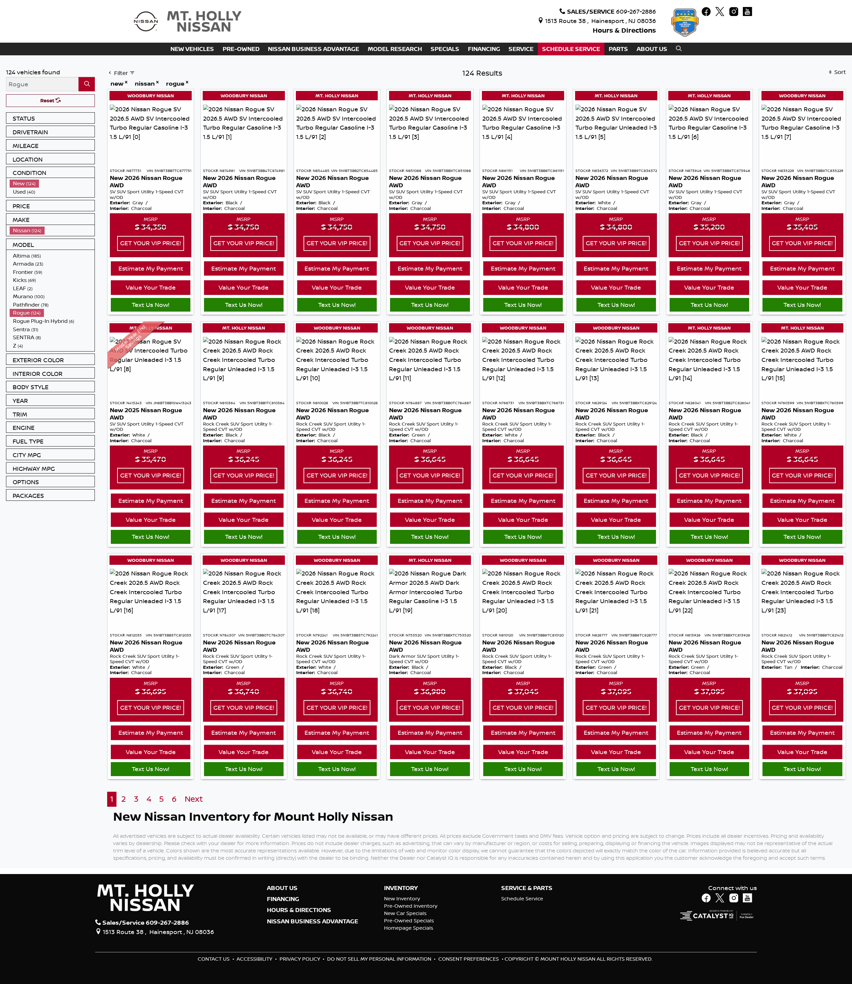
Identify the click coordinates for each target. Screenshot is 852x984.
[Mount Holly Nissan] (187, 20)
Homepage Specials (408, 927)
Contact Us (214, 958)
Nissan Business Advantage (312, 921)
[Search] (87, 84)
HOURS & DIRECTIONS (299, 910)
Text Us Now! (150, 304)
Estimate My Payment (150, 268)
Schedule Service (522, 898)
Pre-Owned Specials (409, 920)
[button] (192, 49)
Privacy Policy (300, 958)
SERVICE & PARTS (526, 888)
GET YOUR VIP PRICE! (150, 243)
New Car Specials (405, 913)
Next (194, 798)
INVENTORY (401, 888)
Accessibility (255, 958)
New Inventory (402, 898)
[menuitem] (52, 183)
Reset (48, 100)
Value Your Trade (151, 287)
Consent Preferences (468, 958)
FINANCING (283, 899)
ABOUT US (282, 888)
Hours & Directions (624, 30)
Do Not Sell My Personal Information (380, 958)
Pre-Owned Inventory (410, 905)
